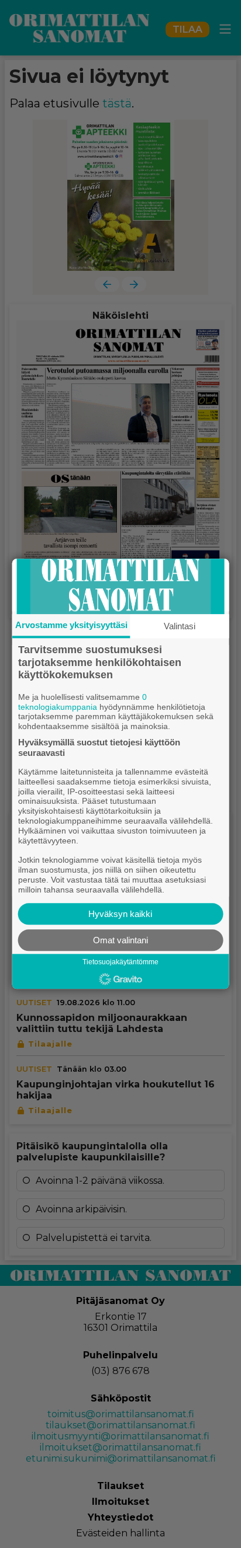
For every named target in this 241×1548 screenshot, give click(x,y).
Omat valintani (120, 941)
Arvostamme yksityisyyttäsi (71, 625)
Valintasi (179, 626)
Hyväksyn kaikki (120, 914)
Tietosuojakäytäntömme (120, 962)
